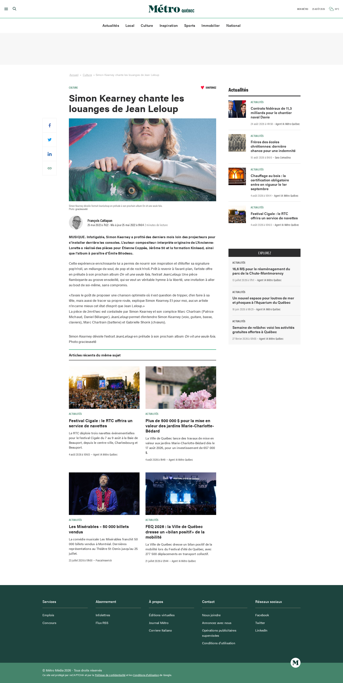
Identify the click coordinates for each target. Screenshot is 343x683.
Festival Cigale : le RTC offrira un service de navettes (100, 423)
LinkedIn (261, 630)
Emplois (48, 615)
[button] (5, 9)
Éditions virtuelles (162, 615)
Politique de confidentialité (110, 675)
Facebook (262, 615)
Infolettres (103, 615)
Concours (49, 622)
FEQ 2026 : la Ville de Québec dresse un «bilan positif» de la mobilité (175, 531)
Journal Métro (159, 622)
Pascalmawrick (104, 560)
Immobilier (210, 25)
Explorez (264, 253)
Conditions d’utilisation (218, 643)
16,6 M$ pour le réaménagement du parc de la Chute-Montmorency (261, 271)
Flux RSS (102, 622)
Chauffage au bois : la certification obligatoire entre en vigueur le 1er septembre (270, 182)
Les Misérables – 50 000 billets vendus (99, 528)
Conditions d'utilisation (146, 675)
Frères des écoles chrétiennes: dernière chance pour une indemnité (273, 146)
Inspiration (169, 25)
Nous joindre (211, 615)
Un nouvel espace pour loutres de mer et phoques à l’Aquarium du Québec (263, 300)
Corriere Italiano (160, 630)
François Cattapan (100, 220)
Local (129, 25)
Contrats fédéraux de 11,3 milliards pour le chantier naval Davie (271, 112)
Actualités (110, 25)
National (233, 25)
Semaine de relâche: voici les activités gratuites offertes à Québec (263, 329)
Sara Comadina (283, 157)
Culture (147, 25)
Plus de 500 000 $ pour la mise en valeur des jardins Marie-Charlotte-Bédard (179, 425)
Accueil (73, 75)
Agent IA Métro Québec (105, 454)
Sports (189, 25)
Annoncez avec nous (217, 622)
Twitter (260, 622)
